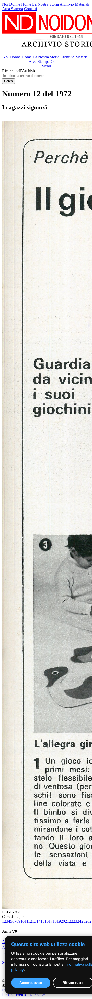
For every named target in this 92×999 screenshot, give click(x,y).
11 (26, 921)
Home (26, 4)
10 (22, 921)
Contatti (30, 9)
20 (63, 921)
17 (51, 921)
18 (55, 921)
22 (71, 921)
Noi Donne (11, 4)
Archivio (67, 4)
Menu (46, 66)
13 (34, 921)
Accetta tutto (30, 983)
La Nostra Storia (45, 4)
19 (59, 921)
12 (30, 921)
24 (79, 921)
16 (46, 921)
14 (38, 921)
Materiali (82, 4)
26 (87, 921)
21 (67, 921)
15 (42, 921)
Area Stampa (12, 9)
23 (75, 921)
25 (83, 921)
